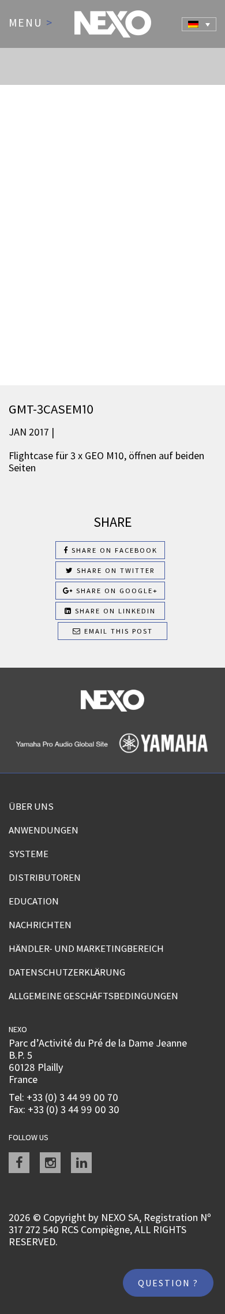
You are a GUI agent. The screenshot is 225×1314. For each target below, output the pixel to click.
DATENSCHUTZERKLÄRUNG (67, 972)
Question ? (168, 1283)
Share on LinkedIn (114, 610)
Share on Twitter (114, 570)
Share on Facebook (113, 550)
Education (34, 901)
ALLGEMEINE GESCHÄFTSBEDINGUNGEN (93, 995)
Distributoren (45, 877)
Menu (31, 23)
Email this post (117, 631)
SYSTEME (28, 853)
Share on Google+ (115, 590)
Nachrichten (40, 924)
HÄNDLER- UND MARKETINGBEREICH (86, 948)
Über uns (31, 806)
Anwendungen (43, 830)
